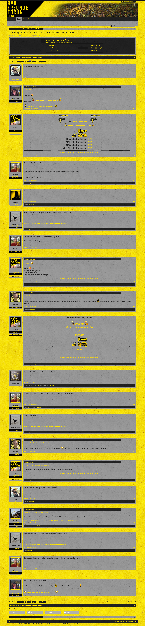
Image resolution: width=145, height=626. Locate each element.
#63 (134, 155)
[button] (17, 612)
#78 (134, 547)
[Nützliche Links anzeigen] (134, 28)
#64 (134, 180)
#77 (134, 522)
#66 (134, 226)
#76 (134, 498)
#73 (134, 429)
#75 (134, 477)
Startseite (11, 19)
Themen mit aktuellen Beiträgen (29, 24)
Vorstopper (27, 183)
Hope (15, 78)
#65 (134, 201)
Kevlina (15, 304)
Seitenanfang (131, 621)
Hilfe (121, 621)
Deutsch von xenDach (59, 623)
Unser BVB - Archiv (26, 35)
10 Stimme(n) (93, 45)
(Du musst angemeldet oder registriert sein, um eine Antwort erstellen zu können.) (116, 601)
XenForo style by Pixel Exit (75, 623)
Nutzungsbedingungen (132, 623)
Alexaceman (15, 98)
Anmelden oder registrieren (128, 1)
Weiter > (43, 61)
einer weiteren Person (44, 385)
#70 (134, 361)
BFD (9, 621)
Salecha (26, 385)
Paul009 (15, 202)
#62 (134, 108)
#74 (134, 451)
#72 (134, 404)
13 (39, 61)
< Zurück (19, 61)
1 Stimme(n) (93, 48)
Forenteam (43, 35)
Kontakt (117, 621)
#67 (134, 247)
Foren (19, 19)
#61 (134, 77)
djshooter (15, 174)
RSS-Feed (136, 621)
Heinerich (15, 127)
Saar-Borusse (15, 224)
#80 (134, 595)
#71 (134, 382)
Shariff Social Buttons (43, 623)
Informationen (27, 19)
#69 (134, 306)
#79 (134, 568)
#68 (134, 281)
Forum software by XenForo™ (21, 623)
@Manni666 (83, 347)
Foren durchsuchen (14, 24)
